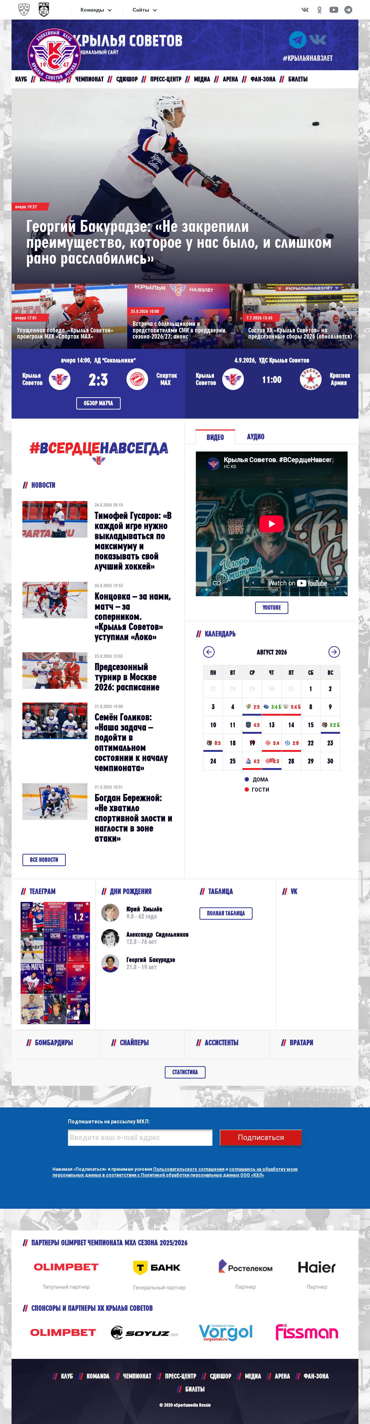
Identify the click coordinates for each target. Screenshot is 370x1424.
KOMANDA (98, 1376)
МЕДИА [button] (202, 79)
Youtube (272, 608)
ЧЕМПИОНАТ (137, 1376)
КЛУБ (67, 1376)
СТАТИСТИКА (185, 1072)
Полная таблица (226, 913)
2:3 (98, 379)
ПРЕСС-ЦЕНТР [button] (165, 79)
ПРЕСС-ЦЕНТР (180, 1376)
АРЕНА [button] (230, 79)
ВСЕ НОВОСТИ (44, 860)
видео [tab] (215, 437)
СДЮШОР (220, 1376)
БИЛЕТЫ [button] (297, 79)
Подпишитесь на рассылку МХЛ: (109, 1121)
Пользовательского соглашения (188, 1169)
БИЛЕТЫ (195, 1389)
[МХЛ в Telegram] (348, 10)
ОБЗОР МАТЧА (98, 403)
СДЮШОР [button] (127, 79)
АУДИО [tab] (255, 436)
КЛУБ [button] (21, 79)
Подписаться (261, 1137)
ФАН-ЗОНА (316, 1376)
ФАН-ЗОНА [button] (263, 79)
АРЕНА (282, 1376)
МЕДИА (253, 1376)
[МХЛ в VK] (305, 10)
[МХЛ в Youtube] (334, 10)
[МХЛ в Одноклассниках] (319, 10)
